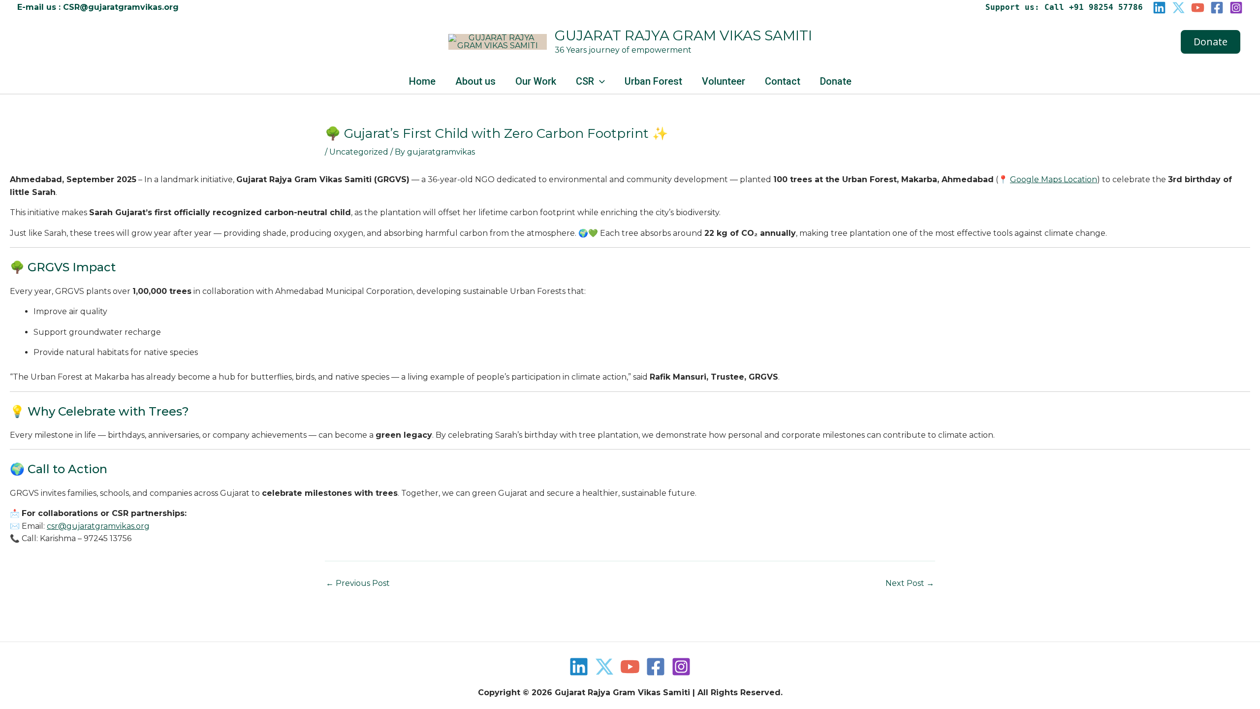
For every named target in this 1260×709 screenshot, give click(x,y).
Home (422, 81)
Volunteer (723, 81)
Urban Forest (653, 81)
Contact (782, 81)
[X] (1178, 7)
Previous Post (358, 583)
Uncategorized (358, 152)
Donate (835, 81)
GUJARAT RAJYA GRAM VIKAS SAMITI (683, 35)
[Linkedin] (1159, 7)
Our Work (535, 81)
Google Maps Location (1053, 179)
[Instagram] (1236, 7)
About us (475, 81)
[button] (1210, 42)
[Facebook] (1217, 7)
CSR (585, 81)
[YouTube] (1197, 7)
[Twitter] (604, 667)
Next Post (909, 583)
